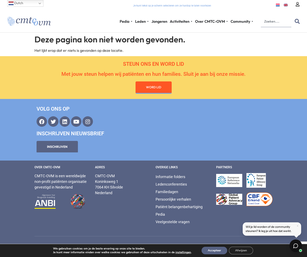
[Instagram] (87, 121)
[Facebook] (42, 121)
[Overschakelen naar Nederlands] (278, 5)
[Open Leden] (148, 21)
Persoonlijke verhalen (173, 199)
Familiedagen (167, 192)
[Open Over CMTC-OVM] (227, 21)
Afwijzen (241, 250)
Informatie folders (170, 177)
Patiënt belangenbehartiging (179, 207)
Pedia (160, 214)
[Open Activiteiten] (191, 21)
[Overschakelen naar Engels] (286, 5)
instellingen (183, 252)
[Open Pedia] (132, 21)
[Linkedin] (65, 121)
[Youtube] (76, 121)
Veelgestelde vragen (173, 222)
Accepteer (214, 250)
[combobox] (276, 21)
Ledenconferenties (171, 184)
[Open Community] (252, 21)
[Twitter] (53, 121)
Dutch (18, 3)
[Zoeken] (296, 21)
